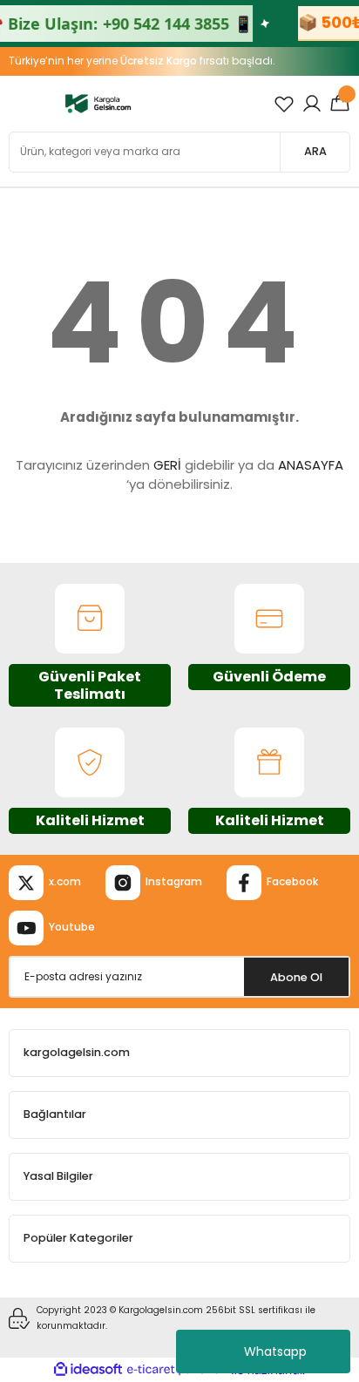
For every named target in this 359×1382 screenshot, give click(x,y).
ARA (315, 151)
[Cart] (339, 103)
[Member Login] (311, 103)
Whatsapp (275, 1351)
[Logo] (98, 103)
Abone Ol (296, 977)
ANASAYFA (310, 465)
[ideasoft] (88, 1370)
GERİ (167, 465)
